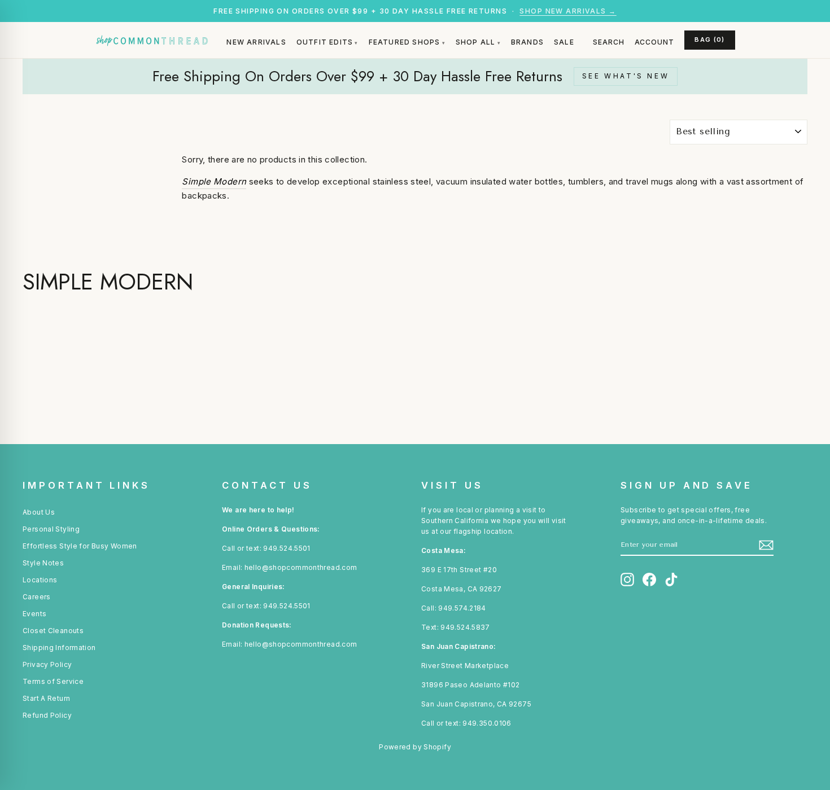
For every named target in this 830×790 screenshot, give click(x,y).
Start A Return (46, 698)
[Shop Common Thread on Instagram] (627, 579)
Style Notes (43, 563)
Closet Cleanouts (53, 630)
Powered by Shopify (415, 747)
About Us (39, 512)
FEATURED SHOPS (404, 42)
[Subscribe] (766, 545)
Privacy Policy (47, 664)
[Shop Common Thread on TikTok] (671, 579)
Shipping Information (59, 647)
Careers (37, 596)
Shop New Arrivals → (567, 11)
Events (34, 613)
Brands (527, 42)
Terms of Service (53, 681)
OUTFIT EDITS (324, 42)
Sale (564, 42)
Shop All (476, 42)
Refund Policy (47, 715)
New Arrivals (256, 42)
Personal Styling (51, 529)
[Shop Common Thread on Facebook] (649, 579)
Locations (40, 580)
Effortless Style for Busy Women (80, 546)
